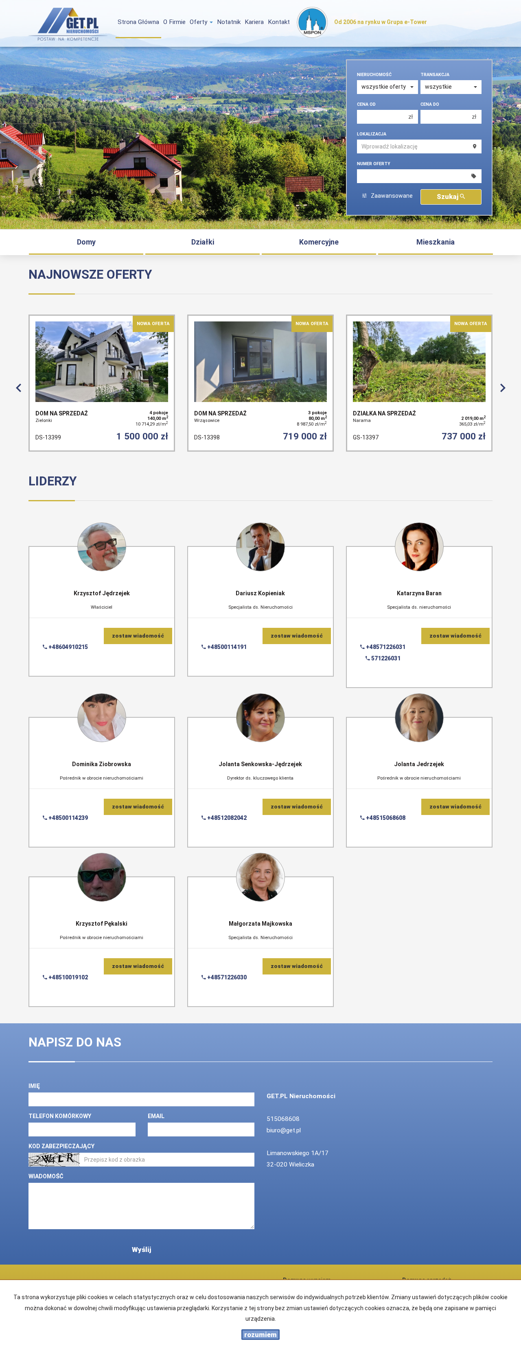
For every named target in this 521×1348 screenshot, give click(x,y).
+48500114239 (67, 818)
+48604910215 (67, 647)
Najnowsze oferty (90, 274)
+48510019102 (67, 977)
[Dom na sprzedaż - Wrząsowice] (260, 383)
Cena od (366, 104)
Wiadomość (45, 1176)
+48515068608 (385, 818)
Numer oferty (373, 163)
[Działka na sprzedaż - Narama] (419, 383)
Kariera (254, 22)
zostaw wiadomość (138, 636)
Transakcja (434, 74)
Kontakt (279, 22)
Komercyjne (319, 242)
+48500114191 (226, 647)
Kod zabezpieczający (61, 1146)
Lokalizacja (371, 134)
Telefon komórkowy (59, 1116)
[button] (18, 386)
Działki (202, 242)
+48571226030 (226, 977)
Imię (34, 1086)
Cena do (429, 104)
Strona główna (138, 22)
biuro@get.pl (284, 1130)
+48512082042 (226, 818)
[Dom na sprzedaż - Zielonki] (102, 383)
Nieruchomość (374, 74)
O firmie (174, 22)
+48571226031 (385, 647)
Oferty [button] (199, 22)
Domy (86, 242)
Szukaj (448, 196)
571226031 (385, 658)
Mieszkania (435, 242)
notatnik (229, 22)
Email (156, 1116)
